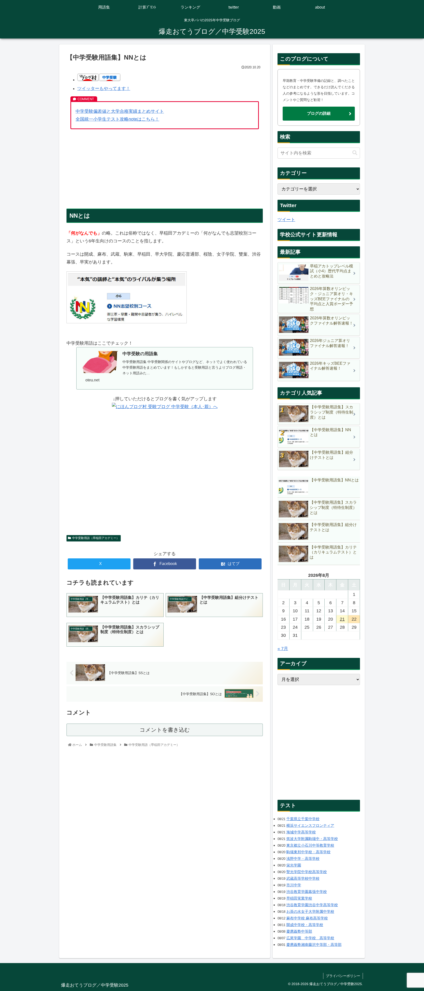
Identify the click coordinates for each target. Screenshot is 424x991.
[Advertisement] (164, 169)
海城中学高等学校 (301, 832)
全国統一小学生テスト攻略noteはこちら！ (117, 119)
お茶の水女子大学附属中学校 (310, 911)
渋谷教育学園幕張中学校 (306, 892)
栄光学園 (293, 865)
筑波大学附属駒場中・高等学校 (312, 839)
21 (342, 619)
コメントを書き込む (165, 730)
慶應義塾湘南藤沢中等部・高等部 (314, 944)
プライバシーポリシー (343, 976)
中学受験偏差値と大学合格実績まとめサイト (120, 111)
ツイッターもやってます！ (103, 88)
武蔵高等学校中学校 (302, 878)
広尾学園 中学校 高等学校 (310, 938)
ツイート (286, 219)
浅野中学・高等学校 (302, 858)
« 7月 (283, 648)
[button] (354, 153)
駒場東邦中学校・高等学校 (308, 852)
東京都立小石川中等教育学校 (310, 845)
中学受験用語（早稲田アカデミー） (95, 538)
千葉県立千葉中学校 (302, 819)
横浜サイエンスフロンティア (310, 825)
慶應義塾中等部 (299, 931)
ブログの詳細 (319, 113)
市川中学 (293, 885)
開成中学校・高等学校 (304, 925)
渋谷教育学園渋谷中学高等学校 (312, 905)
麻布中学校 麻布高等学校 (307, 918)
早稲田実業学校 (299, 898)
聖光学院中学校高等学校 (306, 872)
